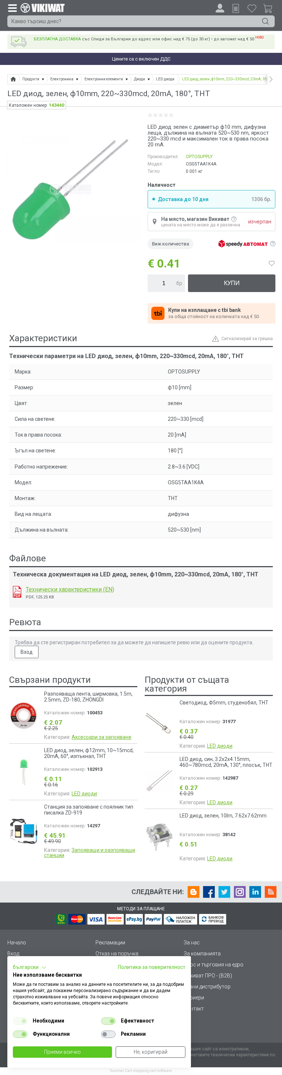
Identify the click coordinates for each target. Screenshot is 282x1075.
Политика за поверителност (151, 967)
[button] (30, 967)
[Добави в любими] (271, 263)
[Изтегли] (17, 592)
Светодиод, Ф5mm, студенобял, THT (224, 703)
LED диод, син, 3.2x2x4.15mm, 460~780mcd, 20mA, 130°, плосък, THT (226, 762)
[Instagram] (240, 892)
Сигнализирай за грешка (247, 338)
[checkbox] (20, 1021)
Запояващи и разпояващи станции (89, 852)
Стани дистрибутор (207, 987)
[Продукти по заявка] (235, 8)
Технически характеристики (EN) (70, 589)
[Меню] (12, 7)
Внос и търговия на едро (213, 965)
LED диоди (84, 794)
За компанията (202, 953)
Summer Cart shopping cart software (141, 1071)
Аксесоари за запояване (101, 737)
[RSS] (270, 892)
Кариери (194, 998)
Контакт (194, 1009)
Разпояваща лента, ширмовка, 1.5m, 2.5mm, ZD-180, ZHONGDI (88, 697)
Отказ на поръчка (116, 953)
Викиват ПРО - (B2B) (208, 976)
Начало (16, 942)
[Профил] (220, 8)
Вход (27, 652)
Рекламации (110, 942)
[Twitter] (224, 892)
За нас (192, 942)
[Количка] (271, 9)
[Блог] (193, 892)
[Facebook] (209, 892)
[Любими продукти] (251, 8)
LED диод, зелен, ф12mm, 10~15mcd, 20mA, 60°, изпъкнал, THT (89, 753)
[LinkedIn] (255, 892)
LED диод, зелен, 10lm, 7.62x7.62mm (223, 816)
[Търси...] (265, 21)
